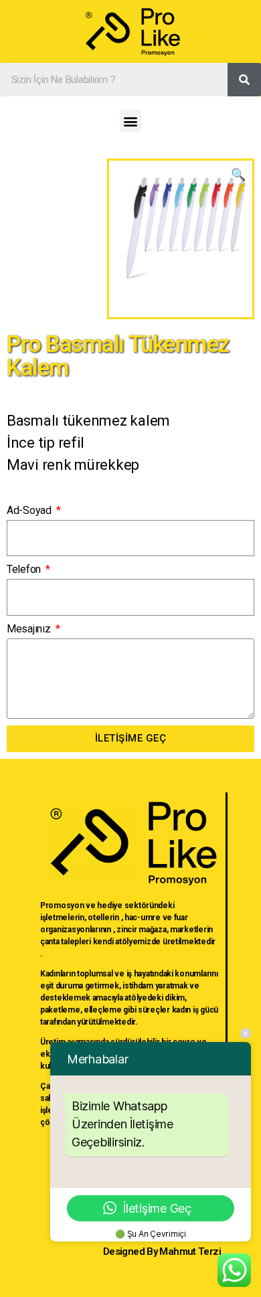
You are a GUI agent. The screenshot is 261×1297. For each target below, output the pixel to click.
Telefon (25, 569)
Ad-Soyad (30, 510)
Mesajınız (30, 628)
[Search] (244, 79)
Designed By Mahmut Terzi (162, 1251)
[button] (131, 121)
